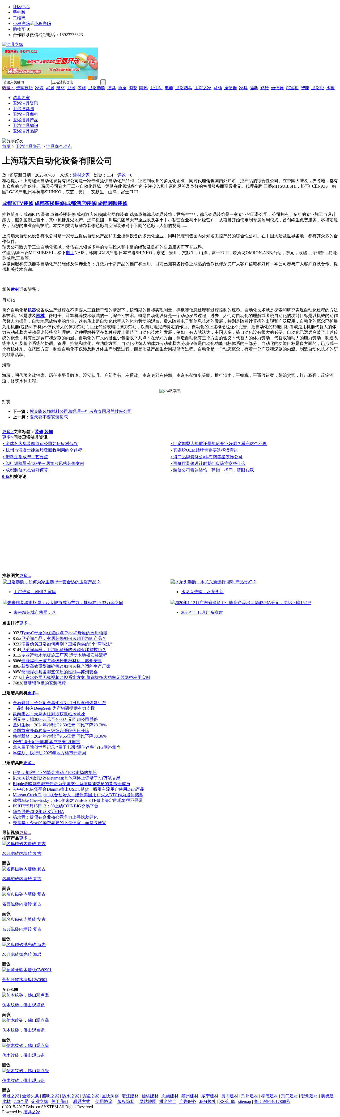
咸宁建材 (209, 1096)
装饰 (48, 431)
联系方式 (81, 1101)
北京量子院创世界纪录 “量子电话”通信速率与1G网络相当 (67, 747)
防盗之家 (90, 1096)
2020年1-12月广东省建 (202, 612)
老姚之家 (10, 1096)
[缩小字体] (10, 174)
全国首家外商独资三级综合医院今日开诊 (51, 730)
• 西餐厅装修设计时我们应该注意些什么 (208, 463)
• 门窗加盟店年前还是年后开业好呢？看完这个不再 (219, 443)
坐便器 (277, 87)
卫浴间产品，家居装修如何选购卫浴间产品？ (63, 638)
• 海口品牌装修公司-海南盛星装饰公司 (207, 457)
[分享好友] (12, 141)
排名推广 (167, 1101)
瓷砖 (264, 87)
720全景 (21, 1101)
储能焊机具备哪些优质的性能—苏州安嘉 (59, 672)
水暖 (330, 87)
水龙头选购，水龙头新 (202, 591)
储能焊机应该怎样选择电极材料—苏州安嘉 (61, 660)
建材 (60, 87)
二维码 (19, 18)
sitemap (244, 1101)
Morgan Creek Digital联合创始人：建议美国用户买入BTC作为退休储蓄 (78, 795)
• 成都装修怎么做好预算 (25, 470)
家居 (50, 87)
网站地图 (147, 1101)
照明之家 (50, 1096)
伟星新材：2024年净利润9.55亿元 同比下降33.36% (60, 736)
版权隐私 (125, 1101)
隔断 (254, 87)
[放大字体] (4, 174)
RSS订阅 (227, 1101)
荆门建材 (289, 1096)
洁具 (111, 87)
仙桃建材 (150, 1096)
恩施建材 (170, 1096)
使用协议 (103, 1101)
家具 (243, 87)
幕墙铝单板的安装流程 (44, 683)
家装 (39, 87)
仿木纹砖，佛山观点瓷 (23, 1005)
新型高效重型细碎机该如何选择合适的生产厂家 (65, 666)
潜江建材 (130, 1096)
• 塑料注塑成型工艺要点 (25, 457)
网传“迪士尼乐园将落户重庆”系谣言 (46, 741)
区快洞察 (110, 1096)
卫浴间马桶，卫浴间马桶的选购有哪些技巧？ (63, 649)
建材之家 (81, 175)
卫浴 (71, 87)
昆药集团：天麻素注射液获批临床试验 (49, 714)
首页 (6, 146)
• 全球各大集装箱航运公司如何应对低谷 (40, 443)
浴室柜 (292, 87)
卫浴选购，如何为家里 (35, 591)
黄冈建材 (229, 1096)
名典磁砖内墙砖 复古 (21, 853)
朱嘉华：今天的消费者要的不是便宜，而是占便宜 (59, 822)
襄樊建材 (329, 1096)
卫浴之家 (202, 87)
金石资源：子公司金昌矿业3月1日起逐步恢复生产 (59, 702)
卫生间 (156, 87)
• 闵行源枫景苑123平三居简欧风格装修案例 (43, 463)
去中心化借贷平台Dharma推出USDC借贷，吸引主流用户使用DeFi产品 (78, 789)
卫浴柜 (317, 87)
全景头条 (30, 1096)
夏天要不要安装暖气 (49, 417)
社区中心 (21, 7)
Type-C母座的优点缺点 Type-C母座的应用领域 (64, 633)
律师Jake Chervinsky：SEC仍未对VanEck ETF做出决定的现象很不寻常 (78, 800)
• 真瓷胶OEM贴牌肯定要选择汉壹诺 (204, 450)
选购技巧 (24, 87)
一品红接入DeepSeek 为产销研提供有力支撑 (54, 708)
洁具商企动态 (59, 146)
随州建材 (189, 1096)
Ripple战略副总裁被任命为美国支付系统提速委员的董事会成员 (71, 783)
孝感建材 (269, 1096)
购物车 (19, 29)
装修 (82, 87)
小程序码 (21, 23)
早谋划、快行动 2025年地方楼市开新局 (49, 753)
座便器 (230, 87)
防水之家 (70, 1096)
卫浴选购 (96, 87)
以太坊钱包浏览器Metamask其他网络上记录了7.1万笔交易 (66, 778)
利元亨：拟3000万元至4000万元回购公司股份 (55, 719)
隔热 (143, 87)
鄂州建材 (309, 1096)
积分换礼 (207, 1101)
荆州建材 (249, 1096)
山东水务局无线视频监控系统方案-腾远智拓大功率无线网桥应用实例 (85, 677)
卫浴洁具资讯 (28, 146)
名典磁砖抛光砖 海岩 (21, 954)
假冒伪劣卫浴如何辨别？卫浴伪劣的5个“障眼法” (66, 644)
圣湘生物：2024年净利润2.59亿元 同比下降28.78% (60, 725)
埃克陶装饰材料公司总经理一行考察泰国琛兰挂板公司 (81, 411)
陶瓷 (133, 87)
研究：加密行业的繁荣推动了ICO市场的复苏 (55, 772)
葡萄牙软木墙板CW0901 (24, 979)
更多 (8, 431)
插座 (122, 87)
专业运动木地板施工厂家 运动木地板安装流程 (64, 655)
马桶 (218, 87)
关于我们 (59, 1101)
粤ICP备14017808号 (272, 1101)
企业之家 (39, 1101)
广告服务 (187, 1101)
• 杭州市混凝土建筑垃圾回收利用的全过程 (42, 450)
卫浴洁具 (183, 87)
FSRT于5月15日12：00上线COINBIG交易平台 (55, 806)
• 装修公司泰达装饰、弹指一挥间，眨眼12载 (212, 470)
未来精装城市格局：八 (35, 612)
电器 (169, 87)
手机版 (19, 12)
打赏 (6, 401)
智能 (305, 87)
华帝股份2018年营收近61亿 (38, 811)
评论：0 (124, 175)
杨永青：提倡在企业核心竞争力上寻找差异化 (55, 817)
